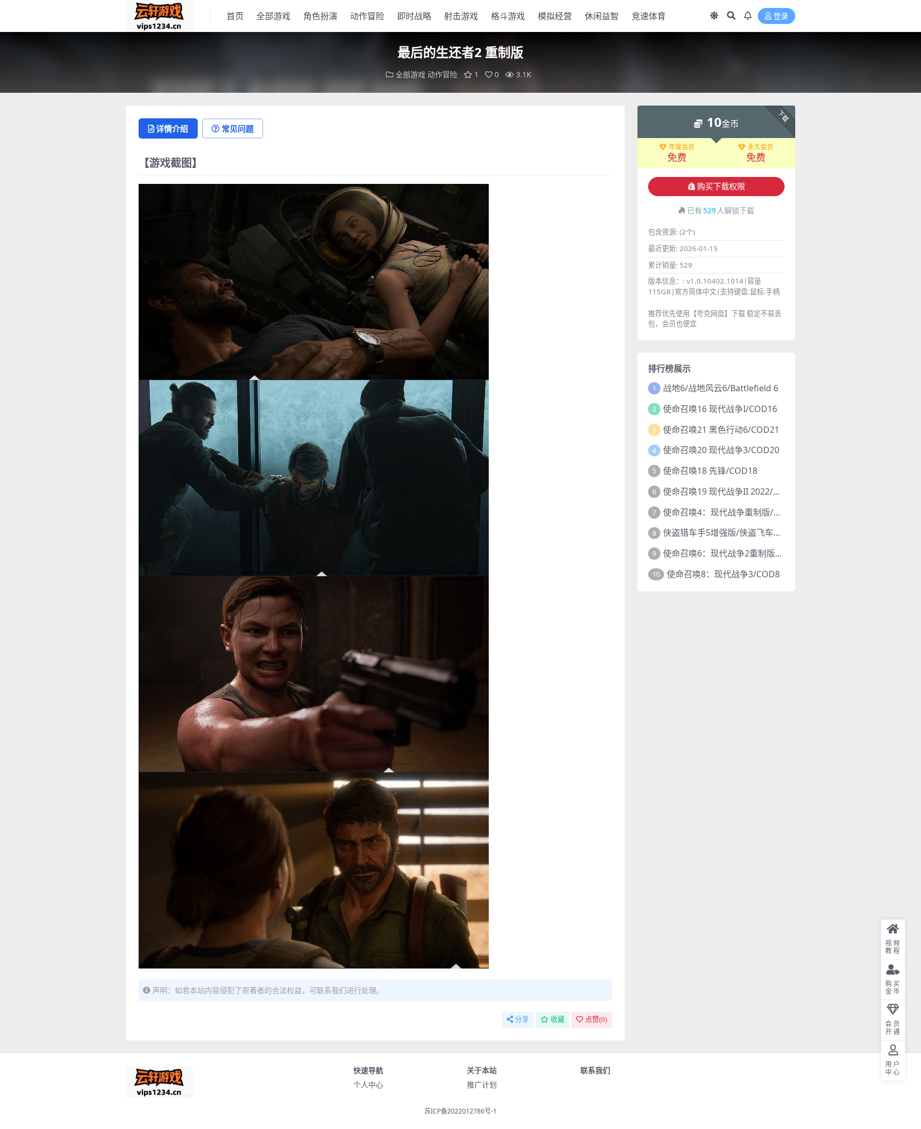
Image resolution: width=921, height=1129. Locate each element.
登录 (780, 16)
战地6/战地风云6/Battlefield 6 (720, 388)
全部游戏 (273, 16)
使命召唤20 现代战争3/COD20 (721, 450)
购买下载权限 (721, 186)
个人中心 (368, 1084)
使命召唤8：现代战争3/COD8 (723, 574)
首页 (235, 16)
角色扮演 (320, 16)
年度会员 (681, 147)
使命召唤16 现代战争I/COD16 (720, 409)
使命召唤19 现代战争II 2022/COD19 (732, 491)
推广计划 (482, 1084)
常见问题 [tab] (238, 128)
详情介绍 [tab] (172, 128)
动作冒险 (367, 16)
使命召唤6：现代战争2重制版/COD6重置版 (745, 553)
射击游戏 (461, 16)
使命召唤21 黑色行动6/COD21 (721, 430)
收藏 (557, 1019)
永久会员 (760, 147)
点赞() (596, 1019)
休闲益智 (602, 16)
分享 (522, 1019)
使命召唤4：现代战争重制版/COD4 (730, 512)
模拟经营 (555, 16)
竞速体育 (649, 16)
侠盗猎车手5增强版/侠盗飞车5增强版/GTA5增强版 (758, 532)
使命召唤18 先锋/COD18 (710, 471)
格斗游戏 (508, 16)
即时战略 (414, 16)
